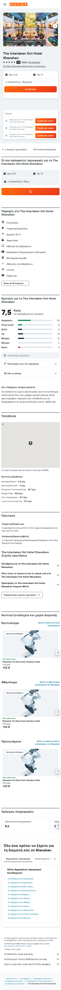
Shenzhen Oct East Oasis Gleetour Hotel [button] (21, 662)
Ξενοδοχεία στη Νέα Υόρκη (20, 886)
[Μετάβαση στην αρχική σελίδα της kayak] (18, 4)
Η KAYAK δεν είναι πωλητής (18, 954)
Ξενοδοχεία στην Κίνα (14, 981)
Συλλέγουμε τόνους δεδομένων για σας (25, 959)
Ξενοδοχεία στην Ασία (42, 979)
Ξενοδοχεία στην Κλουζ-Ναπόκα (23, 914)
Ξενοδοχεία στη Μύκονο (19, 918)
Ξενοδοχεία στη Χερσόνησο (21, 878)
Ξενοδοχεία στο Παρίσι (18, 906)
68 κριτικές (34, 62)
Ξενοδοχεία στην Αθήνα (19, 902)
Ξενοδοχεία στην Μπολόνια (20, 910)
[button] (5, 4)
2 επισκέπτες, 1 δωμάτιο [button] (19, 82)
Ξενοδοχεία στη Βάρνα (18, 894)
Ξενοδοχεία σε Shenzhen (15, 984)
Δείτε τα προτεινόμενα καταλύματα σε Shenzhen (47, 742)
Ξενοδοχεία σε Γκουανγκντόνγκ (39, 981)
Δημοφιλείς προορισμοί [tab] (18, 859)
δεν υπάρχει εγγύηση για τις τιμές (17, 946)
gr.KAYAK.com (12, 979)
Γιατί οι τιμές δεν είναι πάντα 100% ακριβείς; (27, 964)
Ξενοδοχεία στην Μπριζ (19, 898)
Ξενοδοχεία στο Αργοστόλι (20, 882)
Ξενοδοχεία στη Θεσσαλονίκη (22, 890)
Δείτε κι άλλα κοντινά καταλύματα (49, 624)
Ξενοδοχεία (25, 979)
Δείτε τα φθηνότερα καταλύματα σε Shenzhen (47, 683)
